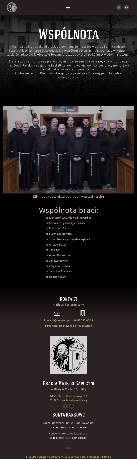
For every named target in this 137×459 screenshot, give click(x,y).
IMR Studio (105, 457)
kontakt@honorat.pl (57, 320)
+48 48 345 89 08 (82, 320)
